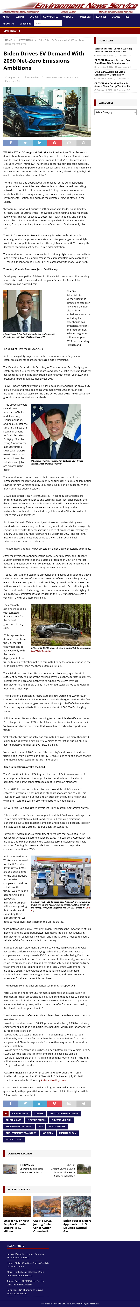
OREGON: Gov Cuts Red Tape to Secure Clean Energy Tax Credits (112, 85)
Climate (20, 16)
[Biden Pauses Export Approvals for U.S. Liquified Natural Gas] (77, 1206)
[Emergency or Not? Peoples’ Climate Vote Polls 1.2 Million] (17, 1206)
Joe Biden (48, 1133)
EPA (41, 1126)
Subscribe (25, 23)
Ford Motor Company (41, 650)
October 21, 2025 (104, 78)
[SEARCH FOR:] (48, 23)
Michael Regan (67, 1133)
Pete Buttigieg (14, 1139)
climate (38, 1113)
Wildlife (68, 16)
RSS (127, 16)
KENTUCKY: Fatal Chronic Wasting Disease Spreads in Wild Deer (113, 50)
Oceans (116, 16)
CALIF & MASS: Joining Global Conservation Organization (43, 1226)
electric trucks (36, 1120)
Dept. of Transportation (64, 1113)
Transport (84, 16)
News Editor (33, 77)
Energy (34, 16)
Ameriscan (106, 40)
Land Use (101, 16)
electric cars (13, 1120)
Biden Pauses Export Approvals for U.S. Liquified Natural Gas (77, 1226)
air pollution (20, 1113)
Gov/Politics (50, 16)
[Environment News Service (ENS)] (70, 11)
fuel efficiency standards (21, 1133)
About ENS (9, 23)
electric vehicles (62, 1120)
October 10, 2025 (104, 90)
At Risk (6, 16)
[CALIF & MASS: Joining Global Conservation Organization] (47, 1206)
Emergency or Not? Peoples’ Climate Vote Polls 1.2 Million (16, 1226)
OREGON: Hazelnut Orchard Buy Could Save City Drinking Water (112, 62)
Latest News (51, 77)
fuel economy (57, 1126)
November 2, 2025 (105, 55)
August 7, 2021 (15, 77)
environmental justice (19, 1126)
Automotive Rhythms (53, 1080)
